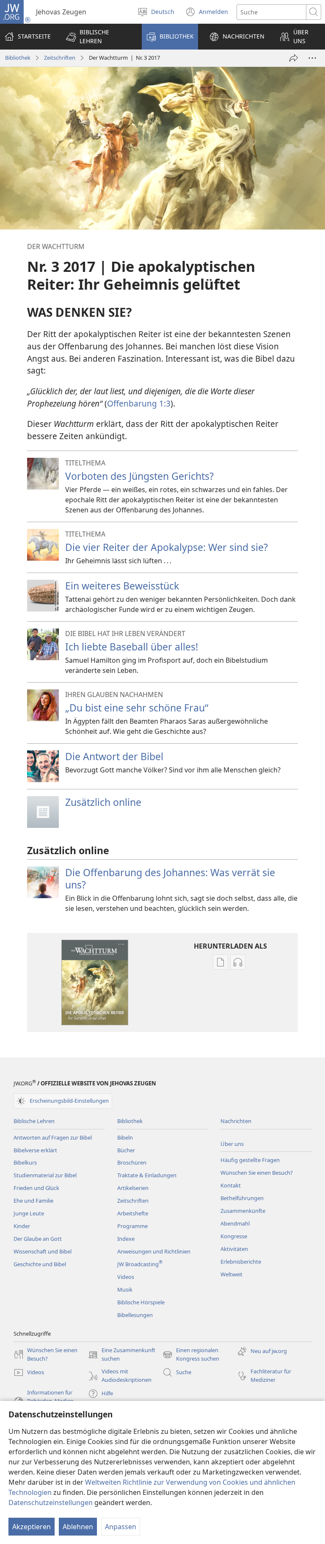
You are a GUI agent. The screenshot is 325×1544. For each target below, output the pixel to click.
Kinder (22, 1226)
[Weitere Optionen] (312, 58)
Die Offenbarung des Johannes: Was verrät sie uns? (170, 878)
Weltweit (231, 1274)
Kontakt (230, 1185)
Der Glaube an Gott (38, 1238)
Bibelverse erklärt (35, 1150)
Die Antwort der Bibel (114, 756)
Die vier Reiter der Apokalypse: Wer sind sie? (166, 547)
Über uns (232, 1144)
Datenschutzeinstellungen (50, 1502)
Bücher (126, 1150)
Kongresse (233, 1236)
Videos (125, 1277)
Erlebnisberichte (240, 1261)
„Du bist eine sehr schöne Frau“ (136, 707)
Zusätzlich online (103, 802)
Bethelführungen (242, 1198)
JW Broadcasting (139, 1264)
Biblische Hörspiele (141, 1302)
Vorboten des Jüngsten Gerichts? (139, 476)
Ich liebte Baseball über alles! (131, 646)
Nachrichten (235, 1121)
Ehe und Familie (33, 1200)
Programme (132, 1226)
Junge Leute (29, 1213)
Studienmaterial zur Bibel (45, 1175)
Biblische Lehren (34, 1121)
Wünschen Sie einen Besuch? (256, 1172)
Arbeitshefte (132, 1213)
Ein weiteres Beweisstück (122, 585)
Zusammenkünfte (242, 1211)
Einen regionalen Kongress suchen (190, 1354)
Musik (124, 1289)
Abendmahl (235, 1223)
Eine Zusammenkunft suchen (121, 1354)
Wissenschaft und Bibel (43, 1251)
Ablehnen (78, 1526)
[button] (98, 37)
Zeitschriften (59, 57)
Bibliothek (17, 57)
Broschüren (131, 1162)
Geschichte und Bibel (40, 1264)
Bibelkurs (25, 1162)
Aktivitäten (234, 1249)
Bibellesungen (135, 1315)
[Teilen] (293, 58)
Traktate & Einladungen (146, 1175)
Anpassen (120, 1526)
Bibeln (125, 1137)
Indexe (126, 1238)
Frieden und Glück (36, 1188)
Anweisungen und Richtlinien (153, 1251)
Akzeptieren (31, 1526)
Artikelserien (133, 1188)
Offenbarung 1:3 (139, 403)
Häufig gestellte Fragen (250, 1160)
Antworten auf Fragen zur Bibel (53, 1137)
